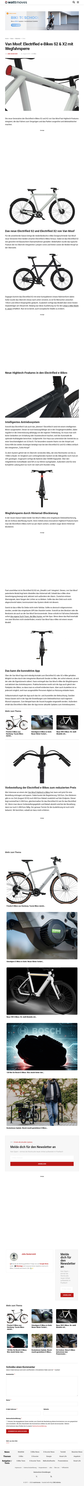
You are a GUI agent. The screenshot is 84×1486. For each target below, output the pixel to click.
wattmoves (36, 1482)
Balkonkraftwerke (49, 1461)
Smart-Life (63, 1456)
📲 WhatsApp (18, 1266)
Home (7, 38)
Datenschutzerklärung (14, 1418)
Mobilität (17, 38)
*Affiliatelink (65, 1467)
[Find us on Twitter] (36, 1476)
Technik (63, 1452)
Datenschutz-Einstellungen (42, 1472)
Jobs (50, 1467)
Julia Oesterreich (12, 54)
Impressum (18, 1467)
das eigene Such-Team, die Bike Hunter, (26, 616)
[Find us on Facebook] (33, 1476)
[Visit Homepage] (16, 2)
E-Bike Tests (21, 1461)
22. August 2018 (25, 54)
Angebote (77, 1456)
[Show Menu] (78, 2)
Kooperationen (43, 1467)
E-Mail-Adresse (12, 1409)
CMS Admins (57, 1482)
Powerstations (63, 1461)
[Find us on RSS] (51, 1476)
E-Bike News (35, 1452)
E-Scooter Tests (35, 1461)
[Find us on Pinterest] (44, 1476)
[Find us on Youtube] (47, 1476)
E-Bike (23, 38)
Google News (44, 1264)
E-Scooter (35, 1456)
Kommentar (10, 1374)
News (11, 38)
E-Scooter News (48, 1452)
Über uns (56, 1467)
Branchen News (77, 1452)
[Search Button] (74, 2)
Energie (49, 1456)
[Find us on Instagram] (40, 1476)
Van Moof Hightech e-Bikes (39, 792)
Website (46, 1409)
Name (8, 1400)
